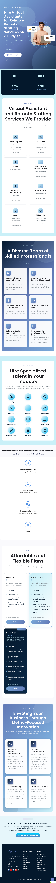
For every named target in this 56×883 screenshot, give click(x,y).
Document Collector (16, 225)
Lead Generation (41, 145)
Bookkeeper (16, 195)
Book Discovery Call (13, 55)
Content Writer (16, 152)
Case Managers (16, 218)
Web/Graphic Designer (41, 171)
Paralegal (16, 223)
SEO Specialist (41, 152)
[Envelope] (16, 870)
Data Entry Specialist (16, 147)
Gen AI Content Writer (41, 220)
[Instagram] (18, 870)
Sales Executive (16, 172)
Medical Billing (41, 201)
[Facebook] (9, 870)
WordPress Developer (41, 176)
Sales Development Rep (16, 169)
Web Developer (41, 174)
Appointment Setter (41, 193)
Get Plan (15, 622)
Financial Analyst (16, 200)
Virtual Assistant (16, 145)
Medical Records (41, 196)
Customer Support (16, 149)
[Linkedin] (13, 870)
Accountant (16, 198)
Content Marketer (41, 149)
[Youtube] (11, 870)
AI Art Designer (41, 223)
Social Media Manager (41, 147)
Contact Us (11, 60)
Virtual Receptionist (41, 198)
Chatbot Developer (41, 218)
